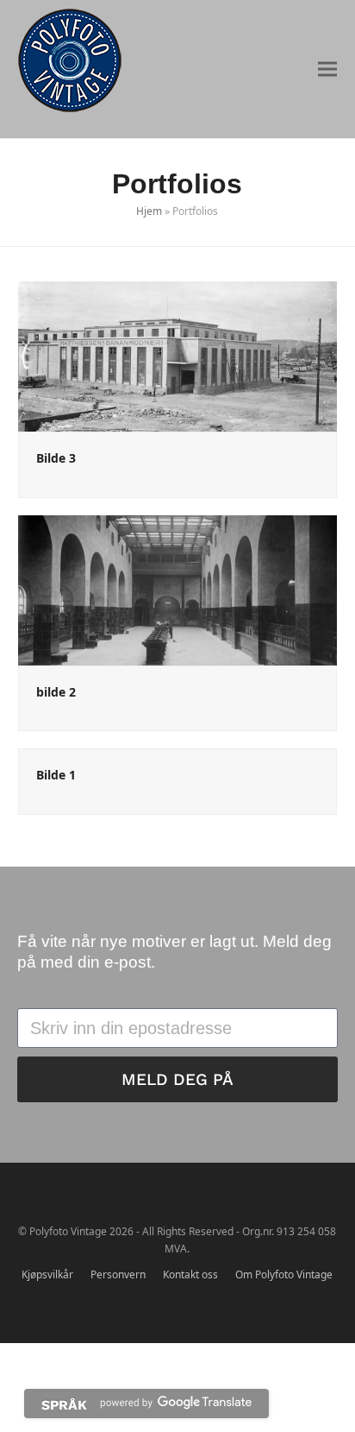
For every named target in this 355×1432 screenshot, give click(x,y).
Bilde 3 (56, 458)
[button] (327, 69)
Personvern (118, 1274)
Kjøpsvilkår (47, 1274)
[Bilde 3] (178, 355)
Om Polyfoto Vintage (284, 1274)
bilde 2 (56, 692)
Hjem (149, 211)
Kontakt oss (190, 1274)
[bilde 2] (178, 588)
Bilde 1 (56, 774)
